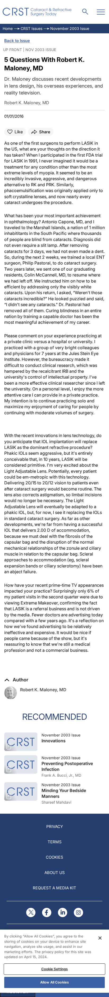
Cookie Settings (54, 969)
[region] (54, 961)
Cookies (54, 857)
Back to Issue (17, 40)
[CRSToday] (37, 12)
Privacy (54, 826)
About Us (54, 872)
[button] (16, 679)
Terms (55, 841)
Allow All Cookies (54, 982)
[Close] (100, 938)
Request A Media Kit (54, 887)
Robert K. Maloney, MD (43, 689)
